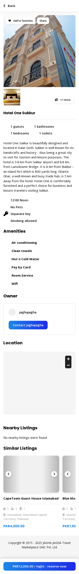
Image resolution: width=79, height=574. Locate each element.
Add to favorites (23, 21)
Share (43, 21)
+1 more (65, 100)
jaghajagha (27, 312)
